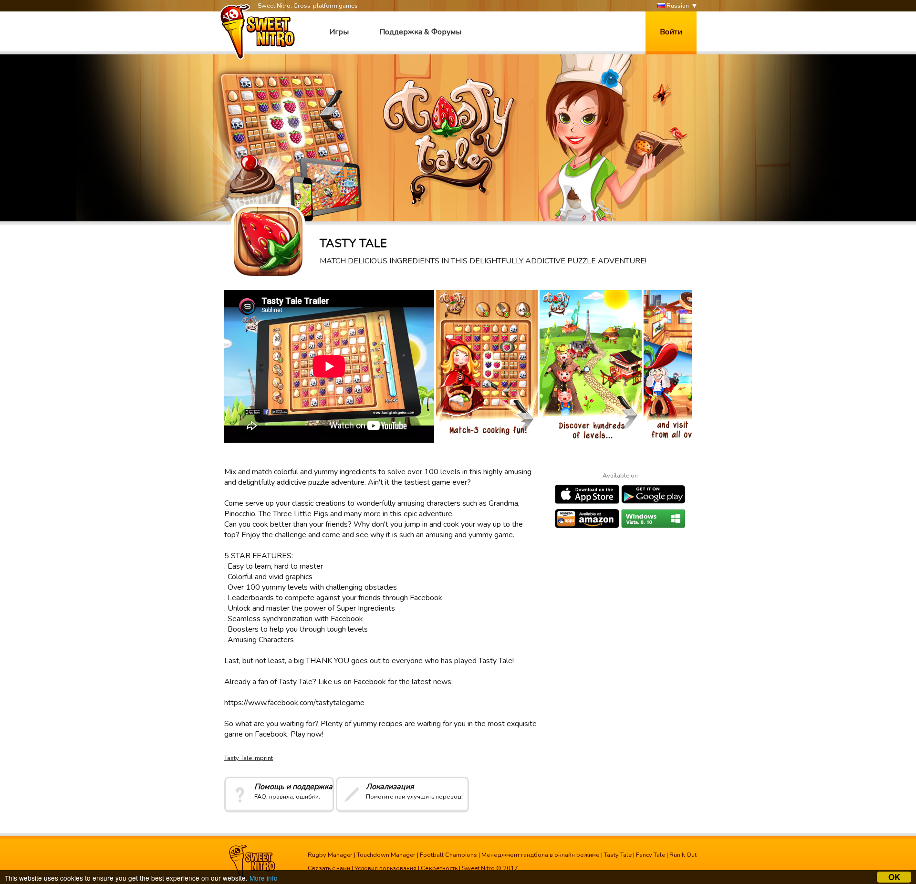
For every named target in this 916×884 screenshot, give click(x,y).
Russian (677, 5)
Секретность (439, 868)
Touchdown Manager (386, 855)
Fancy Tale (650, 855)
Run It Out (683, 855)
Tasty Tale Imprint (248, 758)
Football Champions (448, 855)
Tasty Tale (618, 855)
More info (264, 878)
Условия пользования (385, 868)
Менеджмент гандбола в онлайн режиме (540, 855)
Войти (671, 32)
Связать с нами (329, 868)
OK (894, 877)
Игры (339, 32)
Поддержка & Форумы (420, 32)
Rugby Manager (330, 855)
